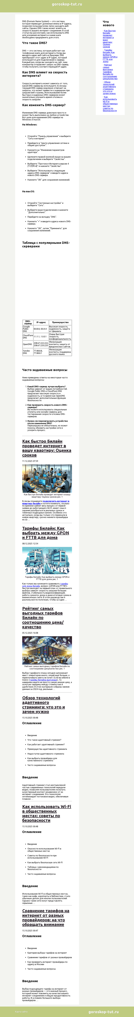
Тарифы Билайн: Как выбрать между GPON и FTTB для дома (110, 56)
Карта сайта (21, 1011)
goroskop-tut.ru (67, 4)
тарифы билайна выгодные (43, 680)
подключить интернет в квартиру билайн (45, 502)
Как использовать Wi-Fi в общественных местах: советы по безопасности (110, 104)
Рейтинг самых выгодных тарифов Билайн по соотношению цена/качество (110, 72)
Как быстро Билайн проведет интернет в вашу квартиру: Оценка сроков (109, 39)
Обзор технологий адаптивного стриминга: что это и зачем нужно (109, 88)
